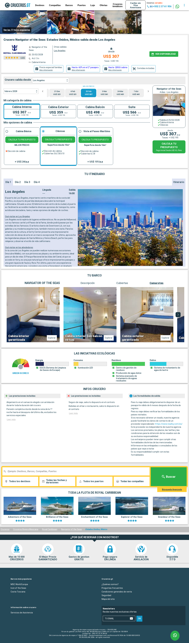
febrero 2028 (10, 91)
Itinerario (178, 182)
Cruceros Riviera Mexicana (25, 529)
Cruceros (5, 529)
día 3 (27, 182)
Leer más (11, 419)
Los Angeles (39, 80)
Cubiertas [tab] (122, 283)
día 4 (37, 182)
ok (139, 618)
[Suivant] (178, 314)
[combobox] (77, 471)
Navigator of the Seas (71, 529)
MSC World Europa (19, 584)
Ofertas (103, 5)
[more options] (184, 5)
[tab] (48, 68)
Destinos (39, 5)
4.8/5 (23, 58)
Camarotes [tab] (156, 283)
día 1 (8, 182)
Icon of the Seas (18, 588)
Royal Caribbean (49, 529)
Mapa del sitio (108, 599)
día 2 (18, 182)
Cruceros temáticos (118, 5)
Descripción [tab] (88, 283)
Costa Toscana (18, 592)
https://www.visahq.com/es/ (169, 424)
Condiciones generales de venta (117, 592)
